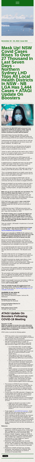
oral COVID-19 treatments (21, 411)
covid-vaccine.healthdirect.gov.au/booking (16, 229)
